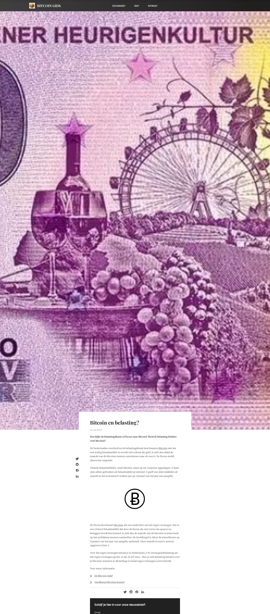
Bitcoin (163, 448)
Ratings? (153, 6)
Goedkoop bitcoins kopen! (109, 582)
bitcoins (118, 525)
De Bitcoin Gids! (103, 575)
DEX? (136, 6)
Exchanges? (118, 6)
